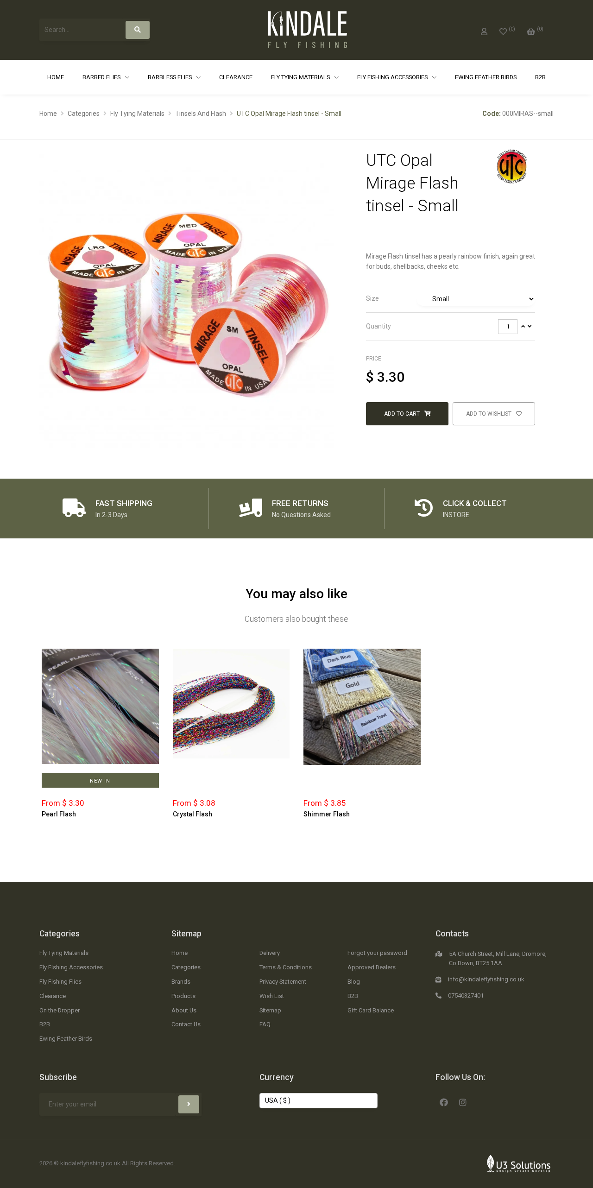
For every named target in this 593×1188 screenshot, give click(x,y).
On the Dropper (59, 1010)
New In (100, 781)
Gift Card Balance (370, 1010)
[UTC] (511, 166)
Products (183, 995)
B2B (540, 77)
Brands (180, 981)
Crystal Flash (192, 814)
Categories (84, 113)
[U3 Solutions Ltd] (519, 1163)
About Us (183, 1010)
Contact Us (186, 1024)
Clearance (235, 77)
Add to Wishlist (489, 414)
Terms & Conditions (285, 967)
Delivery (269, 952)
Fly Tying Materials (301, 77)
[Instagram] (462, 1101)
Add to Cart (402, 414)
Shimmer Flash (326, 814)
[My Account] (484, 29)
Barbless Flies (170, 77)
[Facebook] (443, 1101)
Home (55, 77)
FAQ (265, 1024)
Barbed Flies (102, 77)
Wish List (271, 995)
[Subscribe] (188, 1104)
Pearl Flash (59, 814)
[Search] (138, 30)
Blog (353, 981)
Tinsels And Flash (200, 113)
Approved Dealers (371, 967)
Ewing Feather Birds (486, 77)
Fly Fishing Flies (60, 981)
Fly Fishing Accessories (393, 77)
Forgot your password (377, 952)
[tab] (450, 299)
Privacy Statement (282, 981)
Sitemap (186, 933)
